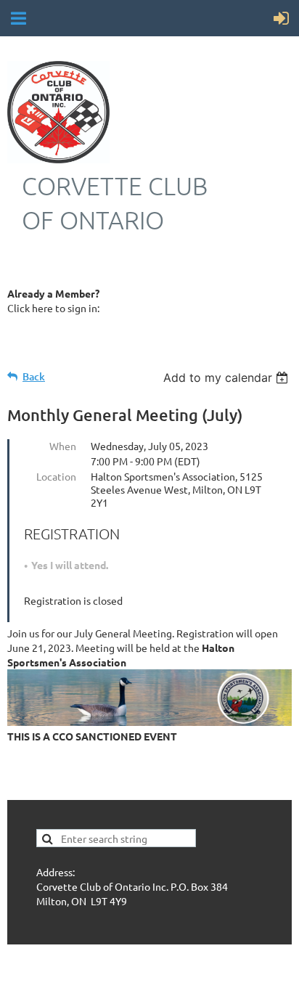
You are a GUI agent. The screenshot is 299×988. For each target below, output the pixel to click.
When (62, 445)
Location (56, 476)
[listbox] (227, 377)
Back (33, 376)
